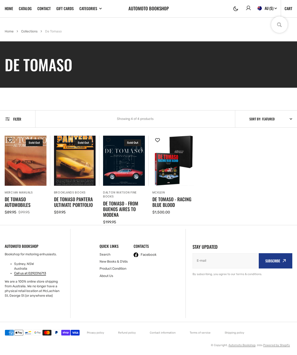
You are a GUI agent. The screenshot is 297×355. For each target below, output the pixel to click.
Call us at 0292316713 (30, 273)
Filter (17, 119)
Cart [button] (288, 8)
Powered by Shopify (276, 345)
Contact (44, 8)
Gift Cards (65, 8)
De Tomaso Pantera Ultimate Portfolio (73, 202)
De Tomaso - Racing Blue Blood (171, 202)
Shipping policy (234, 332)
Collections (29, 31)
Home (9, 8)
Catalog (25, 8)
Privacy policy (95, 332)
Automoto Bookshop (241, 345)
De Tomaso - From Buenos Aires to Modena (120, 209)
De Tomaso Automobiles (18, 202)
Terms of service (200, 332)
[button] (235, 8)
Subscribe (272, 260)
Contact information (163, 332)
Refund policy (127, 332)
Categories (88, 8)
